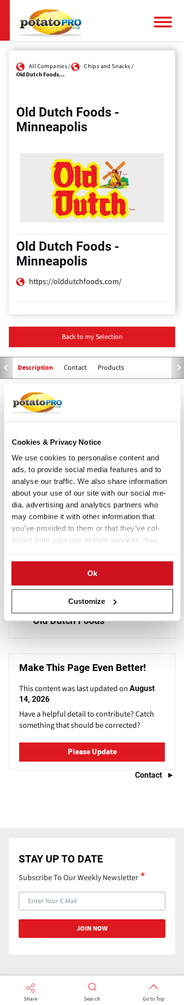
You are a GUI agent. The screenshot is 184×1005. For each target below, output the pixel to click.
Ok (92, 573)
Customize (86, 601)
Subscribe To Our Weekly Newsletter (78, 877)
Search (92, 999)
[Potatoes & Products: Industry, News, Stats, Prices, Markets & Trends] (50, 20)
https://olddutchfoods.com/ (75, 281)
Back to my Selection (92, 337)
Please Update (92, 752)
